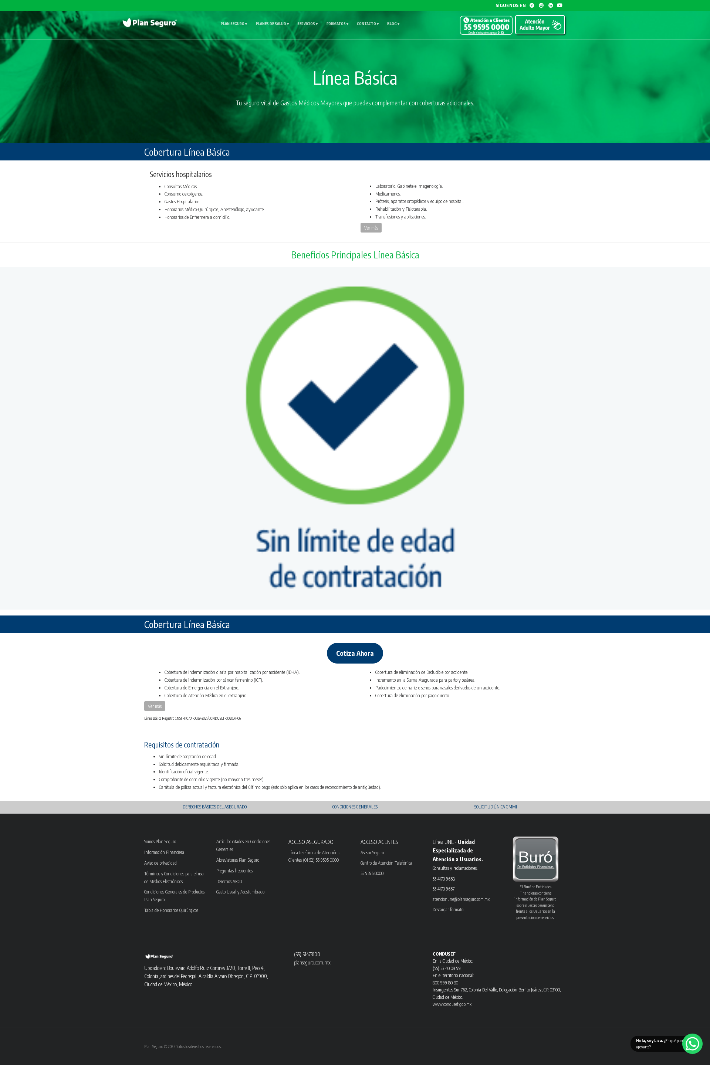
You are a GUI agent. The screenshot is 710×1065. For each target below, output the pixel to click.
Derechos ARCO (229, 881)
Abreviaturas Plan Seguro (237, 860)
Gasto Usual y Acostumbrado (240, 892)
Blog (393, 23)
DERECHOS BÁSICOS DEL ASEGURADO (215, 807)
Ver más (371, 228)
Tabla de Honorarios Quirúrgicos (171, 910)
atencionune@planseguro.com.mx (461, 899)
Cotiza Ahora (355, 653)
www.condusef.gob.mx (452, 1004)
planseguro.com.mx (312, 962)
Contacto (368, 23)
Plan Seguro (234, 23)
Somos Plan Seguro (160, 841)
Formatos (337, 23)
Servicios (307, 23)
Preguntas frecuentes (234, 871)
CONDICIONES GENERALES (355, 807)
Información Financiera (164, 852)
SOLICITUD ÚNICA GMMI (495, 807)
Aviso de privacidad (160, 863)
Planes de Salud (272, 23)
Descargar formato (448, 909)
